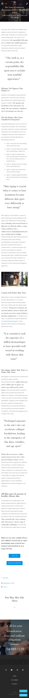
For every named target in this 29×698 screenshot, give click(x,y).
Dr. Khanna (14, 680)
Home (14, 676)
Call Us (14, 556)
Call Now (23, 691)
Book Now (23, 695)
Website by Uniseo (14, 694)
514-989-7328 (23, 4)
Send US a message (14, 563)
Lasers (5, 587)
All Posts (5, 578)
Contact (14, 684)
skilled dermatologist (10, 321)
